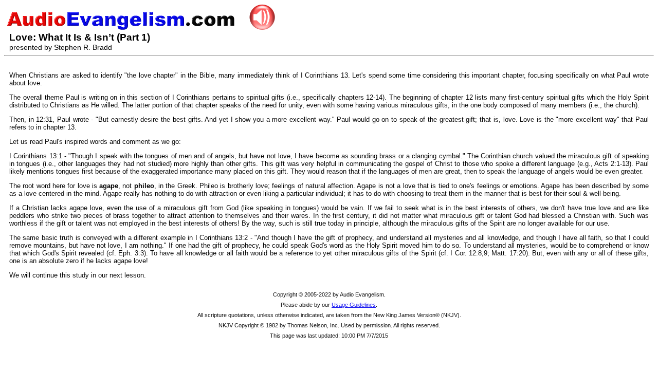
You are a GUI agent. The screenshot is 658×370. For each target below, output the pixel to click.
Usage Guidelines (354, 305)
